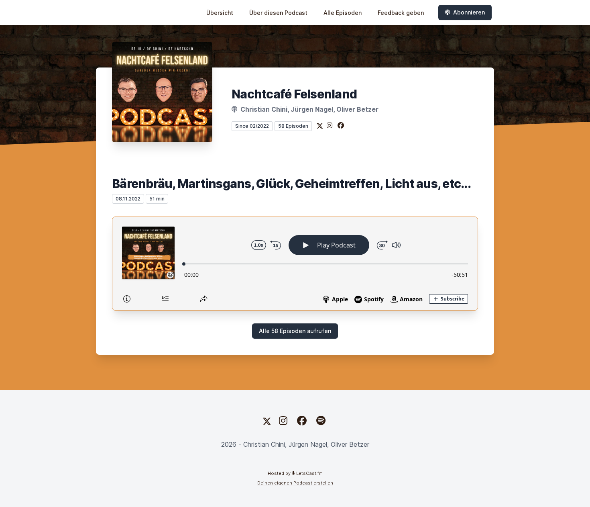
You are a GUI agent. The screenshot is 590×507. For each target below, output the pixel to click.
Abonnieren (469, 12)
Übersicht (219, 12)
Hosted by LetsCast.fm (295, 473)
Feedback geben (401, 12)
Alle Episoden (342, 12)
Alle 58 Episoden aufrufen (295, 330)
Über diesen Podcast (278, 12)
